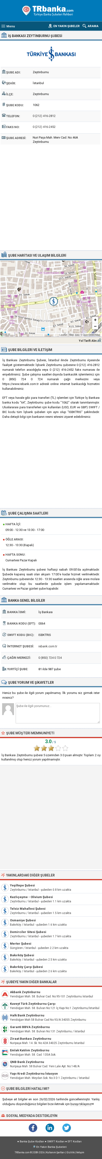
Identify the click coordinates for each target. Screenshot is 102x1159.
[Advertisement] (51, 197)
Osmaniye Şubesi (23, 920)
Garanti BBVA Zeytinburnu (30, 1027)
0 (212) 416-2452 (44, 127)
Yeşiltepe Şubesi (22, 885)
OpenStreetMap (91, 335)
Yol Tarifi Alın (88, 340)
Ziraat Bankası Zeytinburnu (30, 1038)
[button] (51, 298)
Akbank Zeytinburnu (25, 992)
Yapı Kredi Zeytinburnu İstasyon (34, 1073)
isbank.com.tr (47, 646)
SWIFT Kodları (56, 1141)
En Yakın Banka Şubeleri (51, 1147)
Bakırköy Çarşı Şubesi (26, 967)
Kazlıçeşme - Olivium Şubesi (31, 897)
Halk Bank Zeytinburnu (27, 1015)
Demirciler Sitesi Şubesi (28, 932)
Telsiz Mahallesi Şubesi (28, 908)
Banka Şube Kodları (32, 1141)
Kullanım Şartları (55, 1152)
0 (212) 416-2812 (44, 116)
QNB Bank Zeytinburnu (27, 1062)
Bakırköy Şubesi (22, 955)
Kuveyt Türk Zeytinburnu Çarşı (33, 1003)
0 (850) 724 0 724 (50, 657)
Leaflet (63, 335)
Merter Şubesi (20, 943)
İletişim (80, 1152)
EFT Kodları (75, 1141)
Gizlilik (70, 1152)
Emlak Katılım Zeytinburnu (29, 1050)
